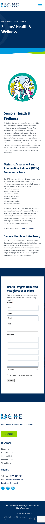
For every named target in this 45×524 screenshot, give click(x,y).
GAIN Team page (27, 228)
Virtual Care (6, 463)
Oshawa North (7, 456)
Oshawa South (7, 452)
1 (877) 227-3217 (15, 476)
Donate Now (9, 434)
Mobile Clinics (7, 459)
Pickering (5, 449)
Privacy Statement (24, 513)
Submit (11, 380)
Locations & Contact (9, 483)
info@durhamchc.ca (14, 479)
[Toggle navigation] (40, 5)
